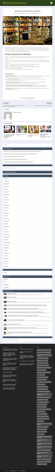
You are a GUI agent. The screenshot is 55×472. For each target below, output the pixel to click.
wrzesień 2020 (6, 234)
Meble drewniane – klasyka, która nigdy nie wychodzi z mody (15, 159)
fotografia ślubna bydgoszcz (43, 391)
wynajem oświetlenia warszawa (44, 461)
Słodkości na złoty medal (12, 301)
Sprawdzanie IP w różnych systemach (13, 82)
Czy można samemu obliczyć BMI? (12, 79)
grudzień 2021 (6, 221)
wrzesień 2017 (6, 245)
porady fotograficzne (42, 431)
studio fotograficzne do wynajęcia (42, 440)
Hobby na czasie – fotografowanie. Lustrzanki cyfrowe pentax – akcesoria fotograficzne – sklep (25, 312)
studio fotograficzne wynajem (43, 450)
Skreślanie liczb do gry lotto (11, 75)
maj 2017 (5, 255)
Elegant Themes (14, 470)
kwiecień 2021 (6, 226)
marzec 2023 (6, 207)
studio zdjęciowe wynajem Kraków (42, 453)
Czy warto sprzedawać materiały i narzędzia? (15, 319)
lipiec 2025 (6, 189)
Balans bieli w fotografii (42, 360)
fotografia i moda (41, 384)
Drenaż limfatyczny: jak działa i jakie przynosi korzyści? (14, 156)
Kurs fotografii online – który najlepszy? (27, 361)
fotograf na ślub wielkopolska (43, 397)
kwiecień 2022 (6, 218)
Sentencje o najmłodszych (21, 134)
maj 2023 (5, 202)
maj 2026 (5, 178)
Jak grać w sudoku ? (9, 88)
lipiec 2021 (6, 223)
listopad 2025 (6, 186)
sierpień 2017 (6, 247)
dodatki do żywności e (39, 48)
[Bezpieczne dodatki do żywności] (27, 30)
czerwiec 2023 (6, 199)
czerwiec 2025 (6, 191)
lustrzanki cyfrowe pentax (43, 418)
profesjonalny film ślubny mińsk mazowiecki (44, 437)
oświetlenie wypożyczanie (42, 426)
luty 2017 (5, 263)
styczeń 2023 (6, 213)
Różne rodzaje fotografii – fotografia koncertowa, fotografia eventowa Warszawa (10, 364)
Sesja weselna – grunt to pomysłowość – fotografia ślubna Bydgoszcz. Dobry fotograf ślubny (10, 359)
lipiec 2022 (6, 215)
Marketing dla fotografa (12, 293)
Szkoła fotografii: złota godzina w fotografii (26, 352)
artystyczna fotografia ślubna (44, 352)
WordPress (23, 470)
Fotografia (6, 279)
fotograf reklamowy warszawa (44, 409)
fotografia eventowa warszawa (44, 382)
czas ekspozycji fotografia (43, 365)
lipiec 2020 (6, 239)
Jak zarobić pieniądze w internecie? (13, 324)
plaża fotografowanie (42, 429)
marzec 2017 (6, 261)
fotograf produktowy (42, 404)
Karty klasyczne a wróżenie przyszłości (33, 135)
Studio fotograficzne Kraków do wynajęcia (44, 444)
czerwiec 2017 (6, 253)
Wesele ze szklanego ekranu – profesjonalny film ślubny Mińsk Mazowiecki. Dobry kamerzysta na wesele (27, 304)
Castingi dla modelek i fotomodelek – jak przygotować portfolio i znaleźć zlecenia (22, 308)
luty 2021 (5, 229)
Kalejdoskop (33, 13)
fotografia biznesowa (42, 379)
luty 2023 (5, 210)
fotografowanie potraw (42, 399)
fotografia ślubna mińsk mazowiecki (42, 394)
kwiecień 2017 (6, 258)
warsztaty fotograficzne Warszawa (42, 456)
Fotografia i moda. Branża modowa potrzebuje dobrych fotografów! (9, 385)
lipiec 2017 (6, 250)
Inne (4, 281)
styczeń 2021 (6, 231)
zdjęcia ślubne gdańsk (42, 464)
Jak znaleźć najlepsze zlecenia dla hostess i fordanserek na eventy (19, 332)
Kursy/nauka (6, 287)
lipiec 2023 (6, 197)
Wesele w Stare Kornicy (11, 297)
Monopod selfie (40, 421)
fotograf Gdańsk (41, 374)
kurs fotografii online (42, 414)
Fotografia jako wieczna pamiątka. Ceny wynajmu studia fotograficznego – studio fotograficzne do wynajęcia (10, 368)
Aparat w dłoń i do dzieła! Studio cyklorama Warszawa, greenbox (9, 388)
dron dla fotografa (41, 370)
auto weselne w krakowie (42, 358)
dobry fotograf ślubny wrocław (44, 367)
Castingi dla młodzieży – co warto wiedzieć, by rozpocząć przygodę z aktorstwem (22, 315)
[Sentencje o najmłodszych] (21, 129)
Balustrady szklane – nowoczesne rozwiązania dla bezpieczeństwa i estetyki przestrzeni (20, 153)
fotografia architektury (42, 377)
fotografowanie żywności (42, 402)
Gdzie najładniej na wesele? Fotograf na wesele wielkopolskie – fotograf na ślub (10, 350)
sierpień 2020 (6, 237)
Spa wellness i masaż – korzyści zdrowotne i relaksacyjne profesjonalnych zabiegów (45, 135)
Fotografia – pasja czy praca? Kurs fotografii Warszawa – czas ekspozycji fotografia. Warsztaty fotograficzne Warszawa (27, 357)
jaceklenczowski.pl (21, 13)
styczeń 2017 (6, 266)
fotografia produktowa (42, 389)
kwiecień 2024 (6, 194)
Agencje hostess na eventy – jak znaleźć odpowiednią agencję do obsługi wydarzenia (9, 136)
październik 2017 (7, 242)
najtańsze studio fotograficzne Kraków (44, 424)
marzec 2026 (6, 181)
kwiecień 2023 (6, 205)
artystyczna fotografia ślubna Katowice (44, 355)
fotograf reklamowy (41, 406)
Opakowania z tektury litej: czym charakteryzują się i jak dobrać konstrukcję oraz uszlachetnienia (22, 151)
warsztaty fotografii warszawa (44, 459)
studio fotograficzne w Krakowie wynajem (44, 447)
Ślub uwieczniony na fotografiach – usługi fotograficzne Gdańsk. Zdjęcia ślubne (10, 380)
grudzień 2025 (6, 183)
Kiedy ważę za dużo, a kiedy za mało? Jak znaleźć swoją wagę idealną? (19, 85)
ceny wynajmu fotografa (42, 362)
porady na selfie (40, 434)
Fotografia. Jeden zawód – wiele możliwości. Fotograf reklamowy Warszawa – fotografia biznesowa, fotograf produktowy (9, 354)
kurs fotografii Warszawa (42, 416)
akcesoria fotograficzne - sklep (44, 350)
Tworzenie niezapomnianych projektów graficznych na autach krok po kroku (18, 161)
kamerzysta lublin (41, 411)
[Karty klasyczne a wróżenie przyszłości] (33, 129)
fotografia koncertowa (42, 386)
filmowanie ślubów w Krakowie (43, 372)
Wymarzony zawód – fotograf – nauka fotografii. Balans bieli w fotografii (27, 364)
